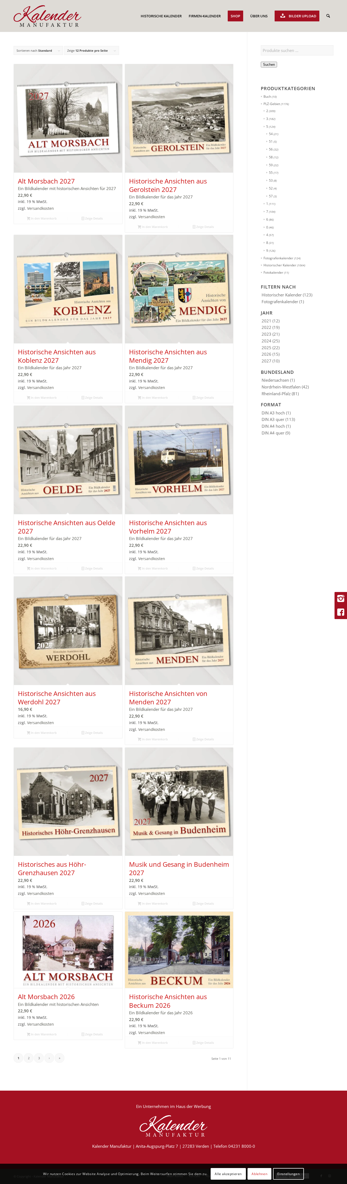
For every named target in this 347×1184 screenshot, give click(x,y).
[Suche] (328, 16)
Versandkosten (40, 208)
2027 (266, 361)
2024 (266, 341)
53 (271, 180)
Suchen (269, 65)
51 (271, 141)
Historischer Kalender (280, 265)
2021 (266, 320)
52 (271, 188)
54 (271, 134)
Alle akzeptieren (228, 1173)
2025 (266, 347)
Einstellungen (288, 1173)
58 (271, 157)
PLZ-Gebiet (272, 104)
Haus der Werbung (193, 1106)
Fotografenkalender (278, 258)
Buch (267, 96)
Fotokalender (273, 272)
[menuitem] (161, 16)
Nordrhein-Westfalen (281, 387)
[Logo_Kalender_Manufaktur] (47, 16)
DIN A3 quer (273, 419)
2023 (266, 334)
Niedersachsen (275, 380)
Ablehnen (259, 1173)
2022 (266, 327)
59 (271, 165)
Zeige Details (93, 218)
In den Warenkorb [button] (43, 218)
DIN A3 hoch (273, 413)
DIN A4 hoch (273, 426)
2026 (266, 354)
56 (271, 149)
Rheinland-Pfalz (276, 393)
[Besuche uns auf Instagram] (341, 599)
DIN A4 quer (273, 433)
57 (271, 196)
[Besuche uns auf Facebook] (341, 612)
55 (271, 172)
